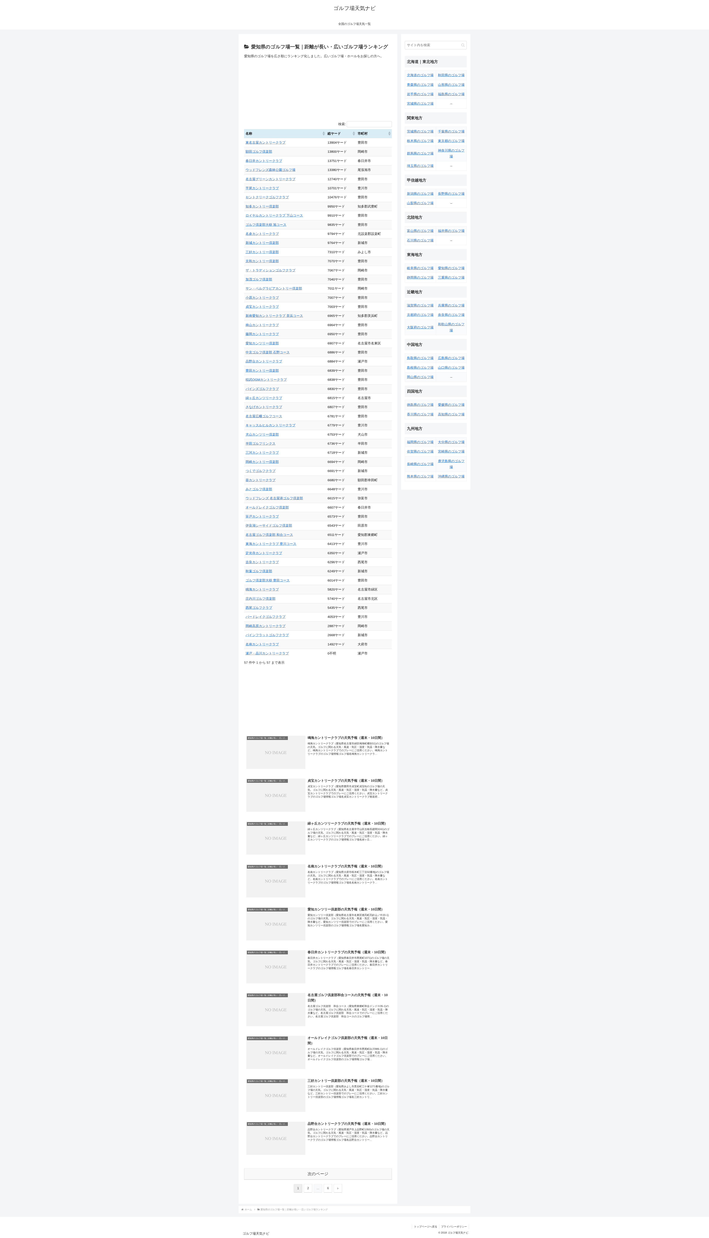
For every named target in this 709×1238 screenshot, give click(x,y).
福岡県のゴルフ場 (420, 442)
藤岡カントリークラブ (262, 334)
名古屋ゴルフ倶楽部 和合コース (269, 535)
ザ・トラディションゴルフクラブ (270, 270)
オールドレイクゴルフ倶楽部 (267, 507)
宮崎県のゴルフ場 (451, 451)
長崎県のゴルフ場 (420, 464)
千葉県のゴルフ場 (451, 131)
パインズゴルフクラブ (262, 389)
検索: (342, 124)
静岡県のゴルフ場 (420, 277)
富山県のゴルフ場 (420, 231)
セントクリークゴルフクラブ (267, 197)
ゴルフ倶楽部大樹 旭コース (266, 225)
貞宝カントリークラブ (262, 307)
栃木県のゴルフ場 (420, 141)
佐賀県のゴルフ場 (420, 451)
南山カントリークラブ (262, 325)
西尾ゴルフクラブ (259, 608)
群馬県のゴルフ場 (420, 153)
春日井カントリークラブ (264, 161)
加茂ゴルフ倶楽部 (259, 279)
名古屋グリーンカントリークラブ (270, 179)
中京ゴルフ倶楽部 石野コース (268, 352)
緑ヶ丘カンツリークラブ (264, 398)
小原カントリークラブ (262, 298)
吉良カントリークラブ (262, 562)
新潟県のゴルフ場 (420, 194)
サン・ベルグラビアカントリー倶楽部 (274, 288)
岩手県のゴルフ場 (420, 94)
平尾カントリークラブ (262, 188)
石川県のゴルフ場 (420, 240)
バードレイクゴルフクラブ (265, 617)
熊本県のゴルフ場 (420, 476)
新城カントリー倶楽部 (262, 243)
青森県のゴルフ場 (420, 85)
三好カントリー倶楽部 (262, 252)
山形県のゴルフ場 (451, 85)
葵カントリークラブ (260, 480)
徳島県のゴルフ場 (420, 405)
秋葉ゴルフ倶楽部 (259, 571)
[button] (323, 133)
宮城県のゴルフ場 (420, 103)
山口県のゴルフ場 (451, 368)
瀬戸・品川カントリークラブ (267, 653)
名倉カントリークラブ (262, 234)
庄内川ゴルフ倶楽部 (260, 599)
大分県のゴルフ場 (451, 442)
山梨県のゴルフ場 (420, 203)
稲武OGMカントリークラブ (266, 380)
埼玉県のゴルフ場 (420, 166)
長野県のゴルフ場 (451, 194)
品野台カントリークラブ (264, 361)
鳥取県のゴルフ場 (420, 358)
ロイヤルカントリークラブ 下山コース (274, 215)
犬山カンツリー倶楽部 (262, 434)
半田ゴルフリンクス (260, 443)
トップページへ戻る (425, 1226)
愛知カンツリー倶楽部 (262, 343)
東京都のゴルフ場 (451, 141)
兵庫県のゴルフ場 (451, 305)
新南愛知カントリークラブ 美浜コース (274, 316)
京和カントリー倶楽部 (262, 261)
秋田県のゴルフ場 (451, 75)
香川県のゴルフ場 (420, 414)
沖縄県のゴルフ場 (451, 476)
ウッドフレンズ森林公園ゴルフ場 (270, 170)
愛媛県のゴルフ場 (451, 405)
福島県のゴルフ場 (451, 94)
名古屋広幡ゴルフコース (264, 416)
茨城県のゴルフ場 (420, 131)
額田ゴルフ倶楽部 (259, 151)
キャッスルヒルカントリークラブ (270, 425)
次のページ (318, 1174)
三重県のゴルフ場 (451, 277)
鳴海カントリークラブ (262, 589)
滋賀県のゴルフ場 (420, 305)
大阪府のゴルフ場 (420, 327)
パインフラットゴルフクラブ (267, 635)
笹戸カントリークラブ (262, 516)
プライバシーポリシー (454, 1226)
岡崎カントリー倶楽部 (262, 462)
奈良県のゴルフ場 (451, 315)
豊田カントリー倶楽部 (262, 370)
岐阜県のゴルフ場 (420, 268)
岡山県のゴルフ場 (420, 377)
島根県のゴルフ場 (420, 368)
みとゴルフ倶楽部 (259, 489)
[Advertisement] (318, 89)
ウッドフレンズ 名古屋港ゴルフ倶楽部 (274, 498)
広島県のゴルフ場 (451, 358)
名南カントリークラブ (262, 644)
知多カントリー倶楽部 (262, 206)
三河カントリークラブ (262, 452)
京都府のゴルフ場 (420, 315)
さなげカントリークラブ (264, 407)
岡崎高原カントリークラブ (265, 626)
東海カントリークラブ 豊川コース (271, 544)
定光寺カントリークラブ (264, 553)
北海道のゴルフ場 (420, 75)
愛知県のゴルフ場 (451, 268)
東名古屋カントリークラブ (265, 142)
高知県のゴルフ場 (451, 414)
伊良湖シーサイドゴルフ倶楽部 (269, 525)
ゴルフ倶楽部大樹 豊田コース (268, 580)
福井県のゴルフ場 (451, 231)
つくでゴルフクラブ (260, 471)
